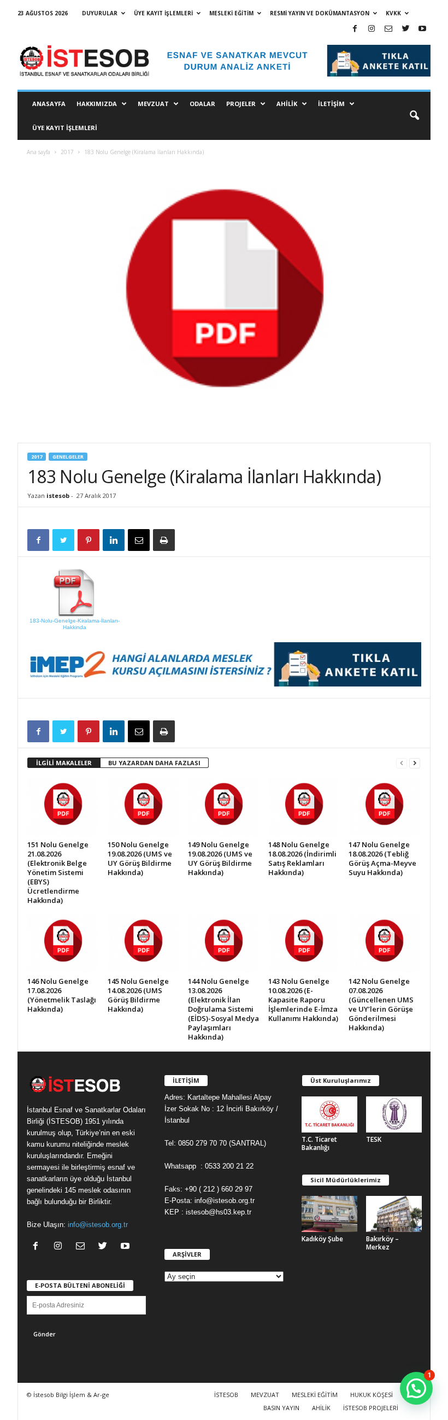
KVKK (393, 13)
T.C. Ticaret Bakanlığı (319, 1143)
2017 (67, 152)
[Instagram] (371, 29)
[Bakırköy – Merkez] (394, 1214)
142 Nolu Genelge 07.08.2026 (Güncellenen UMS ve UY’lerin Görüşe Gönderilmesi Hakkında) (381, 1004)
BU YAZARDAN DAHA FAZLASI (154, 763)
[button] (414, 116)
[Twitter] (405, 29)
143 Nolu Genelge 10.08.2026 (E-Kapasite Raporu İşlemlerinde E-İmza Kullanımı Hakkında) (303, 999)
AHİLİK (286, 103)
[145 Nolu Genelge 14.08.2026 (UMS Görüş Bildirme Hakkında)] (143, 943)
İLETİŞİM (331, 103)
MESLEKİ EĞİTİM (231, 13)
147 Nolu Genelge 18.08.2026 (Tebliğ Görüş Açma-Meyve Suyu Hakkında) (382, 858)
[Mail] (388, 29)
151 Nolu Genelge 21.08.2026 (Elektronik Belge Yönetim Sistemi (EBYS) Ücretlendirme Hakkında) (58, 872)
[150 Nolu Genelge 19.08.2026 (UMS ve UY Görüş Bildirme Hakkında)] (143, 807)
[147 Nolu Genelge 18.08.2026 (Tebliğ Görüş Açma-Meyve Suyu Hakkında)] (384, 807)
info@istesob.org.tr (98, 1225)
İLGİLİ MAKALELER (64, 763)
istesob (57, 495)
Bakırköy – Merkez (382, 1243)
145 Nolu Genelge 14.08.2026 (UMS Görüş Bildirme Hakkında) (138, 995)
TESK (373, 1139)
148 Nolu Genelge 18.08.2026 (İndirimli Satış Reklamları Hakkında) (302, 858)
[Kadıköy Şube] (329, 1214)
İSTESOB (226, 1394)
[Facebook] (354, 29)
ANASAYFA (49, 103)
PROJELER (241, 103)
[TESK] (394, 1114)
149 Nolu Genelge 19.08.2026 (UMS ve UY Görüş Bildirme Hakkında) (220, 858)
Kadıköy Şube (322, 1238)
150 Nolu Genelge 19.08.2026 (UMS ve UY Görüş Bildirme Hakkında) (140, 858)
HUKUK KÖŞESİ (371, 1394)
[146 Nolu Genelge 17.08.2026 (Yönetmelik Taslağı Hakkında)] (62, 943)
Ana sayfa (38, 152)
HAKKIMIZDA (96, 103)
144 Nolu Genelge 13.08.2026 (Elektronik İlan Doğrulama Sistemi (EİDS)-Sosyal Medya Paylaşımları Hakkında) (223, 1009)
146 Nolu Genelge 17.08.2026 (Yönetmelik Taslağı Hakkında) (61, 995)
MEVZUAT (153, 103)
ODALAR (202, 103)
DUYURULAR (99, 13)
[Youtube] (422, 29)
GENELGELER (68, 456)
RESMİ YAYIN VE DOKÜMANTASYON (319, 13)
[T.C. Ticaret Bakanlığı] (329, 1114)
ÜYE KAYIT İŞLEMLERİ (163, 13)
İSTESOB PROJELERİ (370, 1408)
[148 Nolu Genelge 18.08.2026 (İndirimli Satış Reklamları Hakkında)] (303, 807)
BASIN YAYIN (281, 1408)
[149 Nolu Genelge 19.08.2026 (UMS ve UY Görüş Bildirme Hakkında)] (223, 807)
